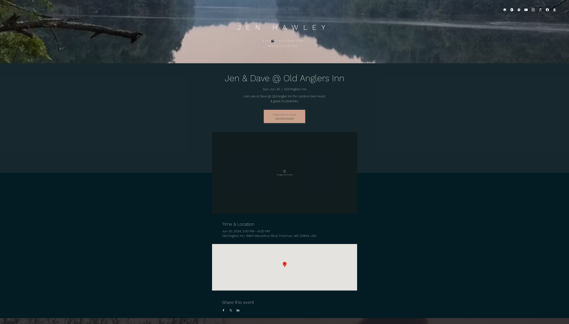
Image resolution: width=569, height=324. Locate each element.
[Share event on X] (230, 310)
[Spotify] (519, 10)
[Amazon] (554, 10)
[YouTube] (526, 10)
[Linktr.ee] (505, 10)
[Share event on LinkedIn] (238, 310)
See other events (284, 118)
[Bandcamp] (512, 10)
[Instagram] (533, 10)
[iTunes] (540, 10)
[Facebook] (547, 10)
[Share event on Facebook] (223, 310)
